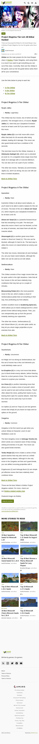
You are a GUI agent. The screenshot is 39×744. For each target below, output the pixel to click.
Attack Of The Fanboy (19, 698)
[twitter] (12, 663)
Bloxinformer (19, 725)
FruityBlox (19, 723)
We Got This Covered (19, 705)
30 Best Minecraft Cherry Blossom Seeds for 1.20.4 (10, 613)
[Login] (36, 3)
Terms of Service (6, 673)
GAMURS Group (34, 732)
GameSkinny (19, 713)
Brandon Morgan (25, 568)
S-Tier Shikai (10, 88)
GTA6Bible (19, 728)
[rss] (3, 663)
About (3, 671)
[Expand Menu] (32, 3)
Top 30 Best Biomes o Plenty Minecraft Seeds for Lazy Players (28, 562)
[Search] (25, 3)
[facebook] (17, 663)
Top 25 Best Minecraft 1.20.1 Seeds (9, 587)
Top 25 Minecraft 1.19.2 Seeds (26, 612)
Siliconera (19, 703)
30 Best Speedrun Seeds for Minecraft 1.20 (8, 537)
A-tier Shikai (10, 90)
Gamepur (19, 695)
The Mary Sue (19, 718)
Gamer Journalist (19, 710)
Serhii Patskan (5, 542)
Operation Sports (19, 715)
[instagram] (8, 663)
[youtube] (21, 663)
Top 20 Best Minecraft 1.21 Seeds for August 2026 (28, 537)
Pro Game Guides (19, 690)
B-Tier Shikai (10, 93)
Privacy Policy (5, 676)
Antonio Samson (6, 618)
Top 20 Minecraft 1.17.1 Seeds (26, 587)
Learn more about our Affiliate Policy (9, 511)
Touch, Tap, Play (19, 720)
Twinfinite (19, 692)
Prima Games (19, 700)
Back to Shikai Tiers (9, 179)
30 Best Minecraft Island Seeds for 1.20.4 (10, 559)
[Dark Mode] (28, 3)
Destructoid (19, 708)
